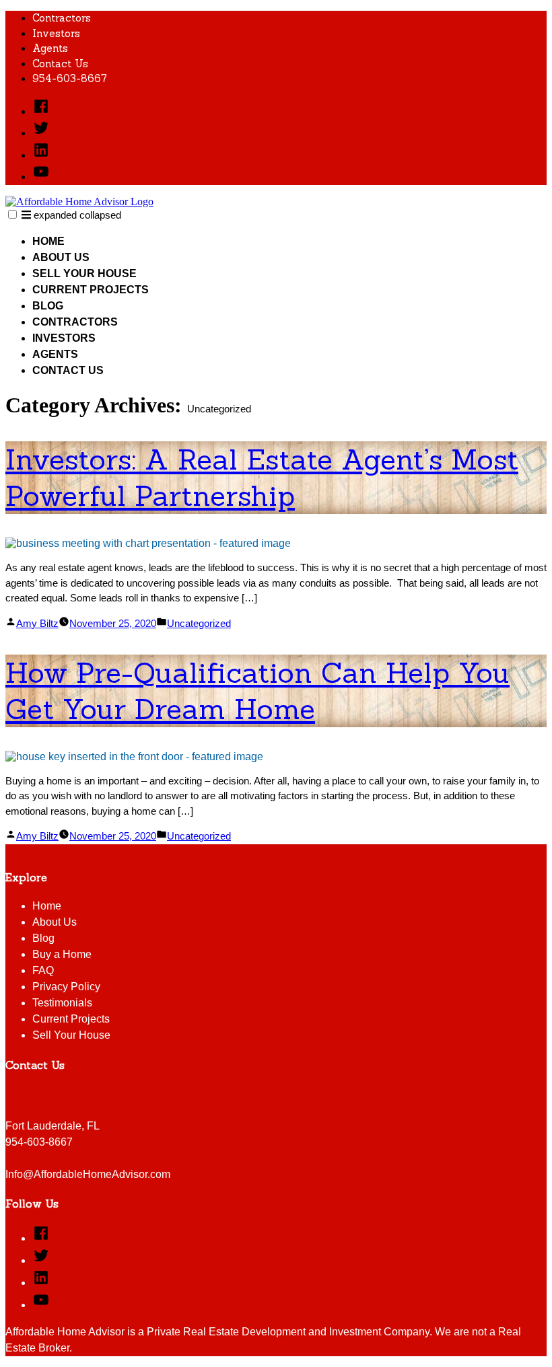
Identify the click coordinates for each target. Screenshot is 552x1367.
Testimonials (62, 1002)
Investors (56, 33)
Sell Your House (84, 273)
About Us (61, 257)
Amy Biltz (37, 623)
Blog (47, 305)
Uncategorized (199, 623)
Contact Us (60, 63)
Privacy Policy (66, 986)
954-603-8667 (69, 78)
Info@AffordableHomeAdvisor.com (87, 1174)
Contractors (61, 17)
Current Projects (90, 289)
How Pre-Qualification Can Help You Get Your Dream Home (257, 691)
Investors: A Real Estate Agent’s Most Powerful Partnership (261, 477)
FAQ (43, 970)
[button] (12, 214)
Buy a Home (62, 954)
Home (48, 241)
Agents (50, 48)
